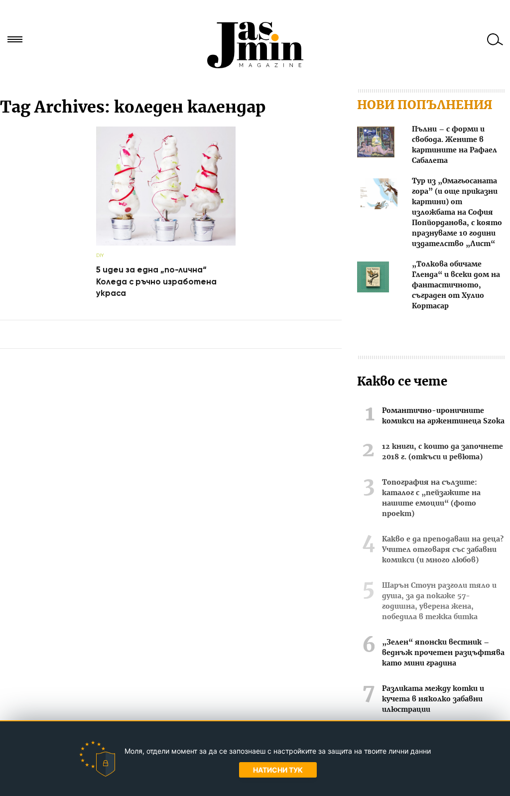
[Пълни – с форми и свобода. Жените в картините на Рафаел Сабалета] (375, 144)
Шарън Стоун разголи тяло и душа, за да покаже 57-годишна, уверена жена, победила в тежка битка (439, 601)
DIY (100, 255)
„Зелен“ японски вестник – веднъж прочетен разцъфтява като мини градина (443, 653)
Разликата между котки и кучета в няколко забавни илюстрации (433, 699)
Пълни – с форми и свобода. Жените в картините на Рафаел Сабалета (454, 145)
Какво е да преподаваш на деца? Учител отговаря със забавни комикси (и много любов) (443, 550)
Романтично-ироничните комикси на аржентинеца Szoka (443, 416)
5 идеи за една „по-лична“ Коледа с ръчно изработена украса (156, 281)
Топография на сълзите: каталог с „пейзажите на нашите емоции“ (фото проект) (431, 498)
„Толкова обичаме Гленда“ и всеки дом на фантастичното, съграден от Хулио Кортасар (456, 285)
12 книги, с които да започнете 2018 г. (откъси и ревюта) (442, 452)
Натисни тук (278, 770)
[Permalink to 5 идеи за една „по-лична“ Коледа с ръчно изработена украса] (166, 243)
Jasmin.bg (255, 45)
